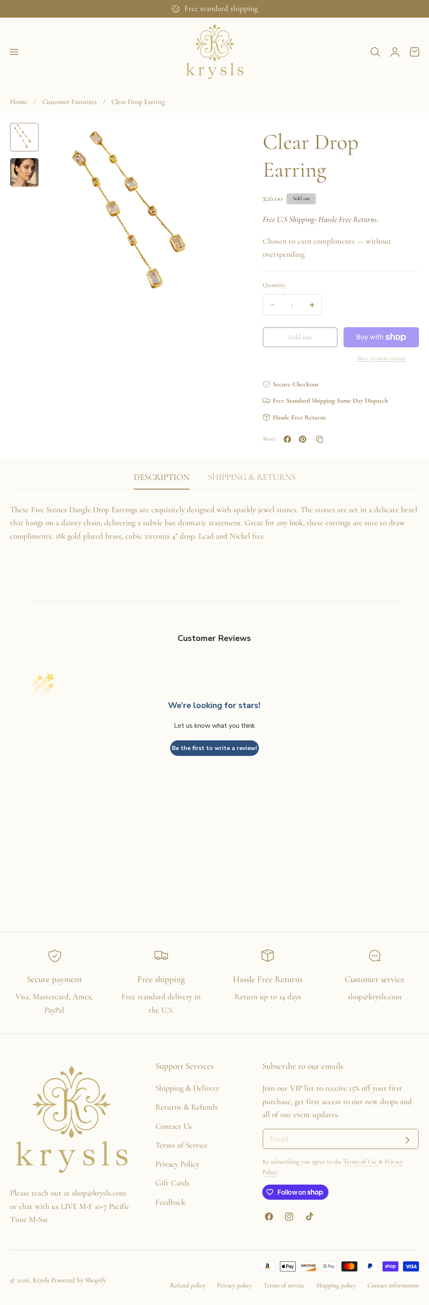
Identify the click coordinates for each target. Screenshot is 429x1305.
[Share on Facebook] (287, 439)
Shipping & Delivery (187, 1088)
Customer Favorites (69, 101)
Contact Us (173, 1126)
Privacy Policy (177, 1164)
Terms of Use (360, 1161)
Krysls (41, 1280)
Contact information (393, 1285)
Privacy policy (234, 1285)
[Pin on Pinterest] (302, 439)
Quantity (274, 285)
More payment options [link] (381, 358)
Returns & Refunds (186, 1107)
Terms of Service (181, 1145)
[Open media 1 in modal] (217, 140)
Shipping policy (336, 1285)
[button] (14, 52)
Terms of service (284, 1285)
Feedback (170, 1202)
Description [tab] (161, 477)
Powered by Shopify (78, 1280)
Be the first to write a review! (214, 748)
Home (18, 101)
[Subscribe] (407, 1139)
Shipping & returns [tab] (251, 477)
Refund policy (188, 1285)
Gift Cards (172, 1183)
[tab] (24, 137)
